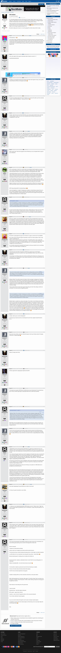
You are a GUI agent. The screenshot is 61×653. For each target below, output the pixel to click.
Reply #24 (10, 522)
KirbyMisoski (4, 239)
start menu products (49, 82)
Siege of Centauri (20, 642)
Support (29, 1)
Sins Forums (25, 77)
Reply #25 (10, 539)
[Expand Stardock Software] (46, 18)
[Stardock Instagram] (56, 54)
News (23, 1)
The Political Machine (21, 640)
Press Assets (38, 640)
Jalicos (4, 173)
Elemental (19, 635)
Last (43, 34)
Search (9, 6)
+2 (4, 228)
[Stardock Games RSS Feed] (56, 56)
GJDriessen (4, 374)
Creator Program (38, 641)
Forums (37, 644)
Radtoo (4, 452)
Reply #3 (10, 77)
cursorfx (48, 90)
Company (38, 632)
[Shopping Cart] (58, 1)
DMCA (34, 651)
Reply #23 (10, 504)
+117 (4, 161)
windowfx (55, 90)
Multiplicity (2, 640)
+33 (4, 496)
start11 (53, 89)
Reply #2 (10, 54)
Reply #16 (10, 350)
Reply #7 (10, 149)
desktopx (48, 87)
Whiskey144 (4, 19)
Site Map (37, 651)
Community (19, 1)
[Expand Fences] (47, 27)
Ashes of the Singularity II (21, 633)
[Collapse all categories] (59, 18)
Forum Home (4, 6)
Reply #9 (10, 197)
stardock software (56, 82)
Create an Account (56, 636)
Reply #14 (10, 313)
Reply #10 (10, 216)
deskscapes (51, 85)
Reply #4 (10, 95)
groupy (56, 83)
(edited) (30, 35)
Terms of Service (30, 651)
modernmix (56, 93)
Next (42, 34)
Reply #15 (10, 332)
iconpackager (49, 89)
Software (10, 1)
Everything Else (6, 12)
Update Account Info (56, 640)
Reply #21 (10, 446)
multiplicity (52, 83)
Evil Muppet (4, 222)
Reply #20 (10, 428)
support (48, 94)
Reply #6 (10, 131)
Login (11, 6)
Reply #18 (10, 388)
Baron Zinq (4, 545)
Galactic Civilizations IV (21, 636)
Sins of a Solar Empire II (21, 637)
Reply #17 (10, 368)
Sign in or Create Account (15, 625)
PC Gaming (11, 12)
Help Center (55, 633)
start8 (48, 85)
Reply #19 (10, 406)
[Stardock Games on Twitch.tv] (54, 54)
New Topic (41, 4)
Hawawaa (5, 490)
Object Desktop (3, 633)
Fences (2, 637)
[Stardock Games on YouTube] (52, 54)
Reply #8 (10, 167)
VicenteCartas (5, 101)
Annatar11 (4, 83)
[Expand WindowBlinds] (47, 39)
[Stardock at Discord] (51, 56)
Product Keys (55, 637)
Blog (26, 1)
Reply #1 (10, 35)
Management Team (39, 636)
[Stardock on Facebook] (50, 54)
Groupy (2, 641)
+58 (4, 66)
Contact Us (37, 642)
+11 (4, 47)
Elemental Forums (26, 35)
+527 (4, 89)
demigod (52, 90)
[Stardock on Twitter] (49, 54)
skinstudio (56, 89)
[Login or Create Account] (56, 1)
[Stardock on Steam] (57, 54)
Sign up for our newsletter (38, 646)
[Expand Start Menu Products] (47, 36)
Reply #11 (10, 233)
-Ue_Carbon (4, 155)
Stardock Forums (22, 17)
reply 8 (17, 200)
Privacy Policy (25, 651)
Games (14, 1)
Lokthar (4, 41)
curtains (52, 93)
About (37, 633)
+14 (4, 179)
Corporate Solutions (3, 635)
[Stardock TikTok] (53, 56)
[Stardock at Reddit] (50, 56)
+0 (4, 245)
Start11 (2, 636)
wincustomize (52, 87)
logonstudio (48, 93)
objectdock (48, 83)
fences (48, 81)
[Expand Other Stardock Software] (47, 32)
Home (2, 12)
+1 (4, 380)
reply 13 (18, 410)
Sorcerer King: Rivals (21, 644)
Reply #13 (10, 268)
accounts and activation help (51, 86)
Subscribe (57, 646)
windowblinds (52, 81)
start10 (57, 86)
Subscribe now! (53, 49)
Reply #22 (10, 484)
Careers (37, 637)
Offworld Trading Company (22, 641)
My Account (55, 635)
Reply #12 (10, 249)
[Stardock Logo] (3, 1)
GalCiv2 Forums (26, 216)
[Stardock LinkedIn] (55, 56)
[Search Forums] (60, 1)
